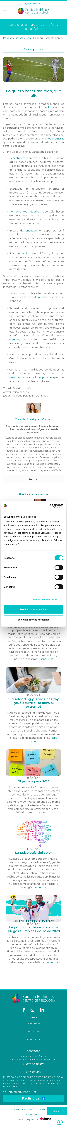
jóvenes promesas (52, 138)
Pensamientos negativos (25, 211)
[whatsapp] (60, 1122)
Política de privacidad (20, 1109)
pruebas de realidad (22, 377)
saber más (47, 659)
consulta (46, 107)
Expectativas (17, 158)
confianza (27, 253)
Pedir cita (30, 1098)
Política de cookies (45, 1109)
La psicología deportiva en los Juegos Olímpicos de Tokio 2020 (33, 929)
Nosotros (33, 1023)
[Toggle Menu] (4, 11)
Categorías (34, 49)
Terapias (33, 1031)
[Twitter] (36, 479)
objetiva (14, 339)
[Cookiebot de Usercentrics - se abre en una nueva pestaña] (49, 506)
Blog (28, 38)
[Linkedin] (30, 479)
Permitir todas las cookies (33, 609)
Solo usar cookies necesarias (33, 619)
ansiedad (31, 230)
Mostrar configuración (45, 599)
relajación (44, 297)
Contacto (33, 1039)
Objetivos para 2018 (33, 781)
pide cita (57, 1110)
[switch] (59, 567)
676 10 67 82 (34, 3)
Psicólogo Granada (13, 38)
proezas (47, 377)
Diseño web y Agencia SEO (28, 1119)
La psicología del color (33, 852)
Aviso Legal (32, 1114)
